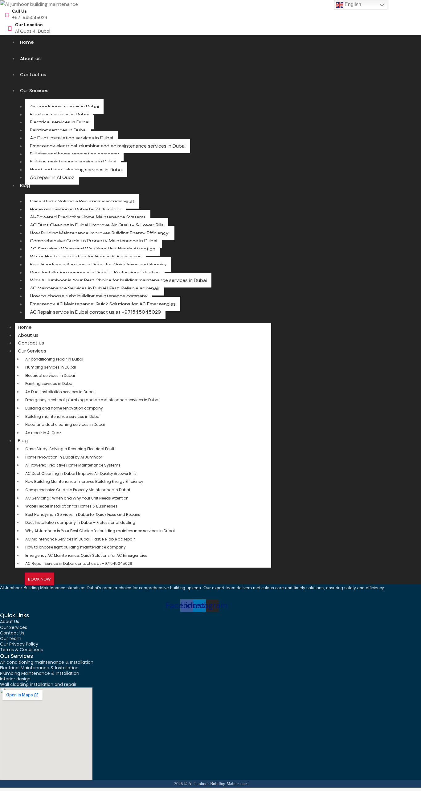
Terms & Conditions (21, 649)
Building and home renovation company (74, 154)
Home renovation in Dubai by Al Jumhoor (75, 209)
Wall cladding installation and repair (38, 684)
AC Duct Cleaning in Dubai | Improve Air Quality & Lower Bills (97, 225)
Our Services (34, 90)
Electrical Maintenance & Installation (39, 668)
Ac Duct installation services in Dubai (71, 138)
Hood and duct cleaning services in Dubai (76, 169)
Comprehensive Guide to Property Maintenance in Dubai (93, 241)
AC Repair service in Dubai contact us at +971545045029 (95, 312)
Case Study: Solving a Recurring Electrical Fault (82, 201)
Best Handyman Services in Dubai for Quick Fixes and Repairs (98, 264)
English (352, 4)
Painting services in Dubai (58, 130)
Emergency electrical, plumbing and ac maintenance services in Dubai (108, 146)
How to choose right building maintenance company (89, 296)
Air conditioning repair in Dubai (64, 106)
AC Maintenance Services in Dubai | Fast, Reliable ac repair (95, 288)
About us (30, 58)
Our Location (29, 24)
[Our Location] (10, 28)
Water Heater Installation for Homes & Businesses (85, 256)
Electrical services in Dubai (59, 122)
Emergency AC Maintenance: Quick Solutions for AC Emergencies (103, 304)
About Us (9, 621)
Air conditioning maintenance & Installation (46, 662)
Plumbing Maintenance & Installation (39, 673)
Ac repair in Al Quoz (52, 177)
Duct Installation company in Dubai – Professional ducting (95, 272)
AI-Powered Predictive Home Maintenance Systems (88, 217)
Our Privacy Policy (19, 644)
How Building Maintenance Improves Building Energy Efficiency (100, 233)
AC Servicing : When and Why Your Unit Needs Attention (92, 249)
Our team (10, 638)
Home (27, 42)
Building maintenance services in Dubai (73, 161)
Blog (25, 185)
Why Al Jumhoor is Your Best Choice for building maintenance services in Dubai (118, 280)
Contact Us (12, 633)
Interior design (15, 679)
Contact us (33, 74)
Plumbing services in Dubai (59, 114)
